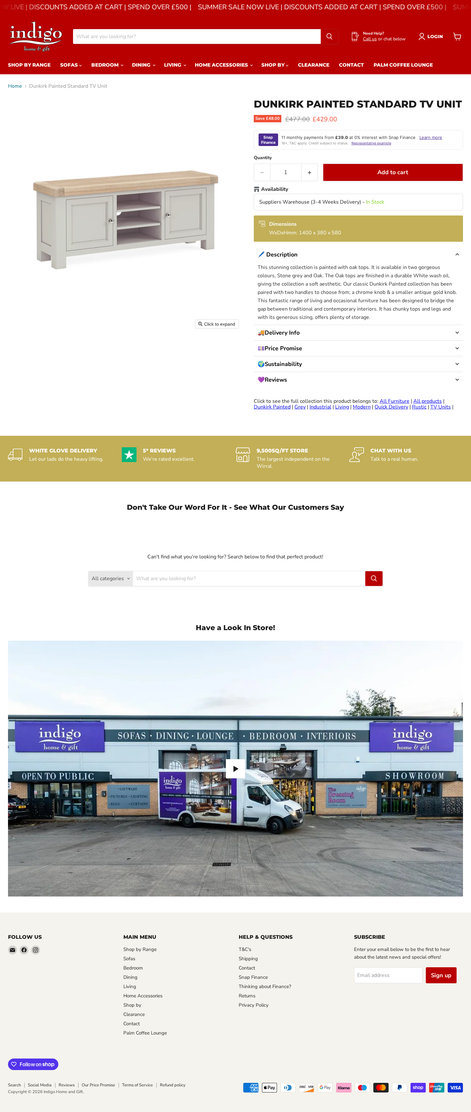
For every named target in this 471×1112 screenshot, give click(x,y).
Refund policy (173, 1085)
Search (14, 1085)
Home (15, 86)
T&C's (245, 949)
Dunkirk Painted (272, 406)
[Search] (329, 36)
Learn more (430, 137)
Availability (274, 189)
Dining (142, 65)
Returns (247, 996)
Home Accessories (222, 65)
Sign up (441, 975)
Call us (370, 39)
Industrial (320, 406)
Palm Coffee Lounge (403, 65)
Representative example (371, 143)
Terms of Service (137, 1085)
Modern (362, 406)
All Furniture (394, 401)
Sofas (69, 65)
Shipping (248, 958)
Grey (300, 406)
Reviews (67, 1085)
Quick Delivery (391, 406)
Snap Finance (253, 977)
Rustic (419, 406)
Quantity (263, 157)
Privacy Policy (254, 1005)
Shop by (273, 65)
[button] (358, 254)
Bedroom (105, 65)
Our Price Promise (98, 1085)
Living (173, 65)
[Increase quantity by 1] (310, 172)
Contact (351, 65)
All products (427, 401)
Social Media (40, 1085)
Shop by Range (29, 65)
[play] (235, 768)
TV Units (440, 406)
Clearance (313, 65)
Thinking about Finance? (265, 986)
